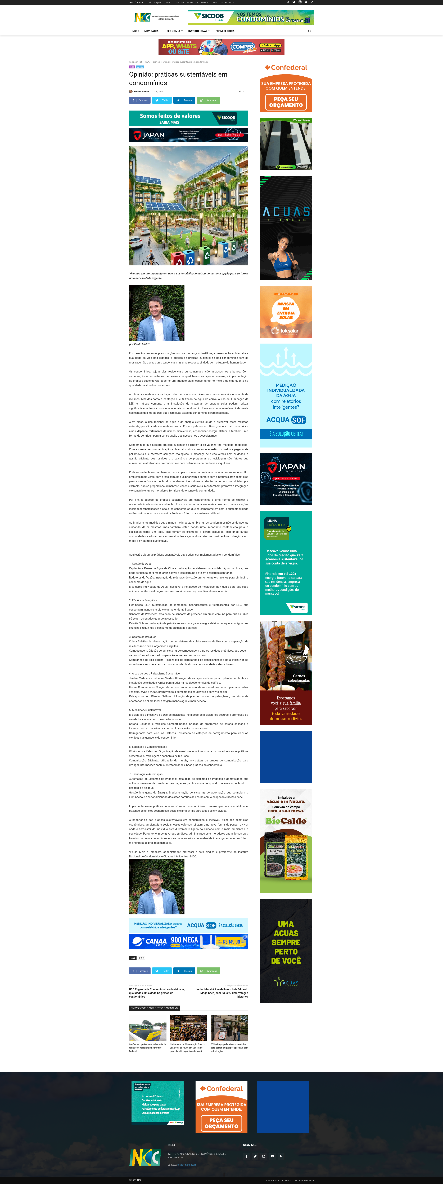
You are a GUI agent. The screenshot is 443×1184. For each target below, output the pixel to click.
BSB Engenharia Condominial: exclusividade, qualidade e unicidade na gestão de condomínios (157, 993)
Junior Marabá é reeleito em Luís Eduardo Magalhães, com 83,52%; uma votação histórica (222, 993)
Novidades (151, 31)
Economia (173, 31)
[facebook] (288, 2)
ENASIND (205, 2)
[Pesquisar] (310, 31)
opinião (140, 67)
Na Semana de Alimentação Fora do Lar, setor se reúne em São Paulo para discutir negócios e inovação (187, 1048)
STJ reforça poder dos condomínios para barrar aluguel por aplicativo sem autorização (229, 1048)
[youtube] (306, 2)
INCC (132, 67)
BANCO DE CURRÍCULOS (223, 2)
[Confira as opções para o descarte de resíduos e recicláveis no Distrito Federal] (147, 1028)
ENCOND (180, 2)
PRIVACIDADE (272, 1180)
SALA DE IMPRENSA (304, 1180)
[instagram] (300, 2)
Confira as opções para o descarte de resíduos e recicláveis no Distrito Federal (147, 1048)
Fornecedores (224, 31)
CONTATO (287, 1180)
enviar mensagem (186, 1164)
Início (135, 31)
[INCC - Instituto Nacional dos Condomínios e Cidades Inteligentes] (156, 17)
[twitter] (293, 2)
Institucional (197, 31)
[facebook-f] (246, 1156)
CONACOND (192, 2)
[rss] (312, 2)
